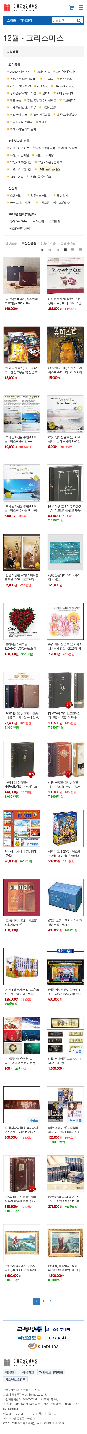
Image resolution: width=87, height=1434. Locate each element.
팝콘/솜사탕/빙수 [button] (66, 114)
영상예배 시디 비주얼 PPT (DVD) (20, 853)
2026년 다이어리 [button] (20, 71)
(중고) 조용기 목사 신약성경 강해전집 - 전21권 (65, 922)
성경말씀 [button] (54, 221)
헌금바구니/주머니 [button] (21, 122)
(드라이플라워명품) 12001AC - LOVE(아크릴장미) (20, 646)
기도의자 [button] (48, 78)
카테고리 (26, 20)
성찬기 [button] (12, 188)
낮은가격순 (48, 243)
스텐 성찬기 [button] (17, 195)
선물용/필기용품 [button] (64, 86)
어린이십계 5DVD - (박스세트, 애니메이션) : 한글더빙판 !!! (65, 853)
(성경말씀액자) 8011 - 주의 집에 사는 (64, 577)
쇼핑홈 (11, 20)
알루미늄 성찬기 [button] (40, 195)
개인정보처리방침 (51, 1372)
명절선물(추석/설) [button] (40, 176)
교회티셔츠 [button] (43, 71)
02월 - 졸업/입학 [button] (45, 148)
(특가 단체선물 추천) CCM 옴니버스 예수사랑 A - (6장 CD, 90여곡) (64, 439)
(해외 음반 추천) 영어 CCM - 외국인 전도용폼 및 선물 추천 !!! (21, 370)
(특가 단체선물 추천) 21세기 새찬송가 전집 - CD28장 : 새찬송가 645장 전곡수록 (65, 646)
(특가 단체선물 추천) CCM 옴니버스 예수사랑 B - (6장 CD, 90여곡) (21, 508)
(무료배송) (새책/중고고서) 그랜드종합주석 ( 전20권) (64, 1199)
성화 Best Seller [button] (18, 221)
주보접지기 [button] (69, 100)
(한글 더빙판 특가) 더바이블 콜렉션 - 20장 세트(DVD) (21, 577)
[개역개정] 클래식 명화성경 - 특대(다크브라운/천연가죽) (65, 508)
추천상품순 (29, 243)
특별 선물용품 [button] (41, 114)
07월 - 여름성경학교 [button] (50, 162)
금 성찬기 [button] (62, 195)
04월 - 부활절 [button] (69, 148)
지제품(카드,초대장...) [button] (23, 107)
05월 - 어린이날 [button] (19, 155)
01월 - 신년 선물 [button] (19, 148)
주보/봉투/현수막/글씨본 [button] (41, 100)
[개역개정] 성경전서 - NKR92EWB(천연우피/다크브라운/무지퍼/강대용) (21, 784)
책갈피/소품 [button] (49, 107)
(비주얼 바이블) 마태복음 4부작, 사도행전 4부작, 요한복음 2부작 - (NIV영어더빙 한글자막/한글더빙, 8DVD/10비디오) (65, 1130)
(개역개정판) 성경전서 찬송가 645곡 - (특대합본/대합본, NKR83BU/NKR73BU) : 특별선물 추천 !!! (22, 715)
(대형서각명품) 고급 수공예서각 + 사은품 (64, 1061)
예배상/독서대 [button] (64, 93)
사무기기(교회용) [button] (20, 86)
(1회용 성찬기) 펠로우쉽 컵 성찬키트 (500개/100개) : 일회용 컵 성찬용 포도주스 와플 (64, 301)
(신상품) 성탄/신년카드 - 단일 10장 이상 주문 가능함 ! (21, 1061)
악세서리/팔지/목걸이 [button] (23, 129)
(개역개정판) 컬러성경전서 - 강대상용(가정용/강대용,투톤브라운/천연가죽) (65, 784)
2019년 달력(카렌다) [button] (22, 214)
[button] (48, 169)
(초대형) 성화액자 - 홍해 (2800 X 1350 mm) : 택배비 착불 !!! (64, 1268)
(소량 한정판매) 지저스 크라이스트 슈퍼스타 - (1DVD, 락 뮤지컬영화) (65, 370)
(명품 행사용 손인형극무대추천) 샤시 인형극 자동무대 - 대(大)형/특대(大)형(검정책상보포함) (65, 991)
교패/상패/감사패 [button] (66, 71)
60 (49, 250)
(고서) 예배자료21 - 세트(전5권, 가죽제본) (21, 922)
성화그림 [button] (38, 221)
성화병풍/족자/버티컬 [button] (23, 93)
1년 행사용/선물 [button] (19, 140)
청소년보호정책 (15, 1379)
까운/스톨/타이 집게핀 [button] (23, 78)
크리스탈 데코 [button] (18, 114)
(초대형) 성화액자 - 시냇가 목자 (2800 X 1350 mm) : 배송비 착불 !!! (21, 1268)
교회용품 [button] (13, 51)
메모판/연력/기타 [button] (19, 228)
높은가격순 (67, 243)
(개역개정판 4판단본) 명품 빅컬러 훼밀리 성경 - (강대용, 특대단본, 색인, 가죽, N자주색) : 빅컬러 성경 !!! (21, 1199)
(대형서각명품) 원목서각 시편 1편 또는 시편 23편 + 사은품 (21, 1130)
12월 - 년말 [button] (16, 176)
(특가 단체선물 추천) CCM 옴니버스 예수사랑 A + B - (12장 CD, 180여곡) (20, 439)
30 (41, 250)
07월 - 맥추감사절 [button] (20, 162)
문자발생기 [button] (66, 78)
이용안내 (11, 1372)
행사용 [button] (43, 122)
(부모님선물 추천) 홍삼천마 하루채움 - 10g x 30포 (21, 301)
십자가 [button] (46, 93)
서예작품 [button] (42, 86)
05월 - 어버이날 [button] (44, 155)
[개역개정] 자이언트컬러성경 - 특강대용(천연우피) (64, 715)
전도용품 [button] (15, 100)
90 (57, 250)
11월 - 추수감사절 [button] (20, 169)
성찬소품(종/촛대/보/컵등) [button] (54, 202)
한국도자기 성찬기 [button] (21, 202)
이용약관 (28, 1372)
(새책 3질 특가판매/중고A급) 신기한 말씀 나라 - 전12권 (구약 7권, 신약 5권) (22, 991)
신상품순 (11, 243)
